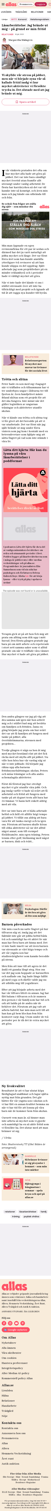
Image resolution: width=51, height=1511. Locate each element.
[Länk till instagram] (10, 1323)
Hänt (18, 1477)
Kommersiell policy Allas (17, 1378)
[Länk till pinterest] (22, 1323)
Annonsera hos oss (14, 1433)
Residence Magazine (26, 1482)
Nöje (5, 1416)
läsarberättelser (27, 1211)
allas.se (46, 1503)
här (27, 576)
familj (43, 1211)
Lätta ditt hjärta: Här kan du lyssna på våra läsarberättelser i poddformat (25, 455)
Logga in (41, 4)
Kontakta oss (10, 1428)
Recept (22, 1479)
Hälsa (5, 1395)
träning (16, 1216)
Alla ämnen (9, 1347)
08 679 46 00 (41, 1507)
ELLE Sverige (8, 1492)
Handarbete (9, 1405)
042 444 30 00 (39, 1501)
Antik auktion (10, 1463)
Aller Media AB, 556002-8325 (32, 1505)
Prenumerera (26, 4)
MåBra (14, 1479)
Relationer (37, 11)
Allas (5, 1443)
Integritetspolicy (12, 1368)
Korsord (18, 19)
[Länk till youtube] (16, 1323)
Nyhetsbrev (9, 1342)
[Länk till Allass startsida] (11, 4)
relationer (7, 34)
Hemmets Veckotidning (16, 1453)
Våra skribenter (11, 1352)
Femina (44, 1477)
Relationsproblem (39, 19)
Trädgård (21, 11)
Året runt (8, 1458)
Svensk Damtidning (31, 1477)
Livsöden (7, 1390)
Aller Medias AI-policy (15, 1373)
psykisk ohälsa (31, 1216)
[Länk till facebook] (4, 1323)
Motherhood (33, 1479)
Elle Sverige (8, 1477)
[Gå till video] (44, 206)
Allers (5, 1448)
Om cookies (9, 1358)
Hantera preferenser (15, 1363)
